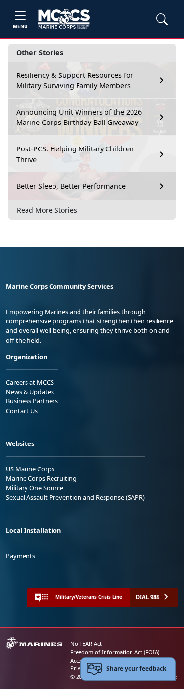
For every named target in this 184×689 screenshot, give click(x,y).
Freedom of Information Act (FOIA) (114, 652)
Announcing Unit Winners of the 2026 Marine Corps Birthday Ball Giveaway (79, 117)
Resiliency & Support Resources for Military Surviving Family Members (74, 81)
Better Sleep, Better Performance (72, 186)
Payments (20, 555)
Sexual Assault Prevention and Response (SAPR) (75, 497)
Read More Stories (47, 210)
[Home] (64, 19)
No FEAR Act (86, 643)
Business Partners (32, 400)
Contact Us (22, 410)
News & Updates (30, 391)
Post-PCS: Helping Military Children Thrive (75, 154)
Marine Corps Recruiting (41, 478)
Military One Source (34, 487)
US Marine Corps (30, 469)
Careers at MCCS (30, 382)
